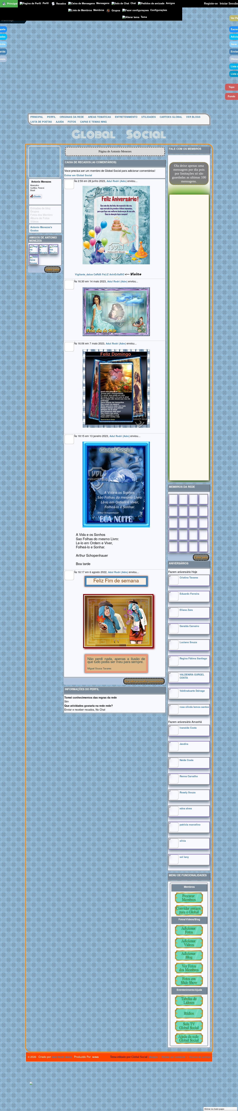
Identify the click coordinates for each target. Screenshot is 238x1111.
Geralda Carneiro (189, 626)
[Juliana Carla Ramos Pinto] (183, 523)
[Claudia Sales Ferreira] (173, 523)
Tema (144, 17)
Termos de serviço (199, 1057)
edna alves (186, 808)
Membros (98, 10)
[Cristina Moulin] (53, 249)
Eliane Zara (186, 610)
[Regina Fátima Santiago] (173, 664)
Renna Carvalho (189, 776)
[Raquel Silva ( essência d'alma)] (203, 499)
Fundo (231, 96)
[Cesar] (193, 499)
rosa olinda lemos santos (194, 707)
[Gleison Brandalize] (183, 535)
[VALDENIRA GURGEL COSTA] (173, 681)
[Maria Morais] (43, 249)
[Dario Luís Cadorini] (173, 547)
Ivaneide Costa (188, 727)
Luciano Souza (188, 642)
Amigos (170, 3)
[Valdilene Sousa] (34, 259)
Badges (153, 1057)
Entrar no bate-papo (214, 1109)
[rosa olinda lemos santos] (173, 713)
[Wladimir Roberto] (183, 511)
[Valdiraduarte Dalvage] (173, 697)
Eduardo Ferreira (189, 593)
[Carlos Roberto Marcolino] (193, 511)
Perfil (46, 3)
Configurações (158, 10)
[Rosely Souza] (173, 798)
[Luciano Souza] (173, 648)
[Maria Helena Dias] (193, 523)
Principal (12, 3)
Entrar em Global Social (78, 175)
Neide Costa (186, 760)
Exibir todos (52, 269)
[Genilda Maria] (183, 547)
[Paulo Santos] (173, 499)
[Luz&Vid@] (173, 535)
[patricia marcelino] (173, 831)
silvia (183, 840)
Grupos (116, 10)
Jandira (184, 744)
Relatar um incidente (173, 1057)
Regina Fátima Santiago (193, 658)
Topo (231, 87)
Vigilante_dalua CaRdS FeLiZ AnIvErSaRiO (99, 274)
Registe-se (211, 3)
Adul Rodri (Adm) (117, 181)
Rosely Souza (187, 792)
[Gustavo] (203, 511)
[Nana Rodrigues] (203, 547)
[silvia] (173, 847)
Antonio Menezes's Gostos (41, 228)
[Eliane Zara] (173, 616)
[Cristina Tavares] (173, 584)
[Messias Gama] (173, 511)
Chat (133, 3)
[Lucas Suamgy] (193, 547)
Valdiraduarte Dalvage (192, 690)
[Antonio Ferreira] (183, 499)
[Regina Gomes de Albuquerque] (34, 249)
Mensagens (102, 3)
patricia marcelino (190, 824)
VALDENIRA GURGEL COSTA (192, 676)
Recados (61, 3)
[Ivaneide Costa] (173, 734)
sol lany (184, 857)
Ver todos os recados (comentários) (144, 681)
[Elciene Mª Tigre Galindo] (193, 535)
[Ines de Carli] (203, 523)
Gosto (37, 196)
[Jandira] (173, 750)
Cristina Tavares (189, 577)
